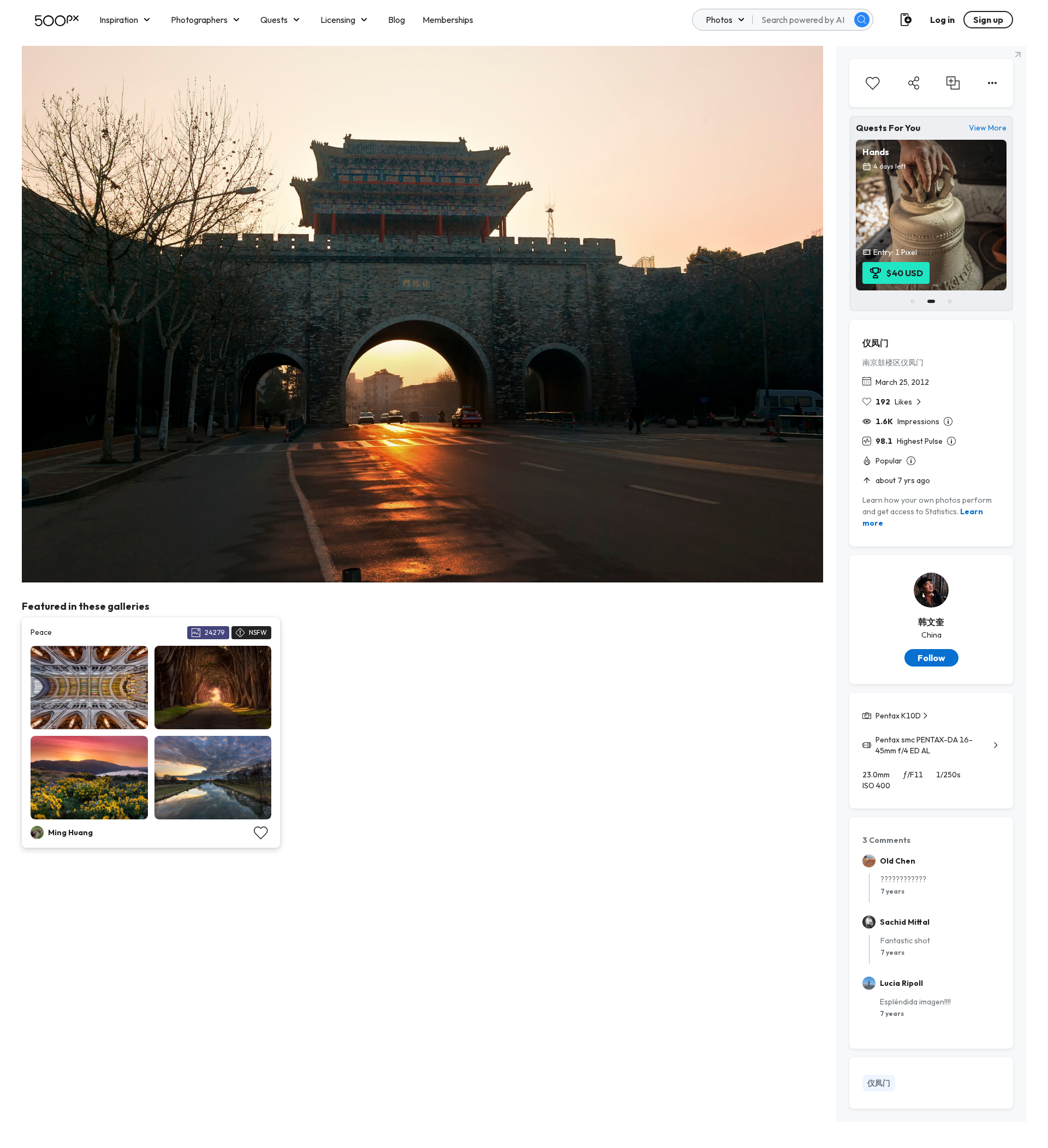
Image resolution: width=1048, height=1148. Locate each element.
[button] (862, 19)
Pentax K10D (898, 716)
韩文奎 (931, 621)
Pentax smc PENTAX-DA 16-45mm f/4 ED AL (924, 745)
